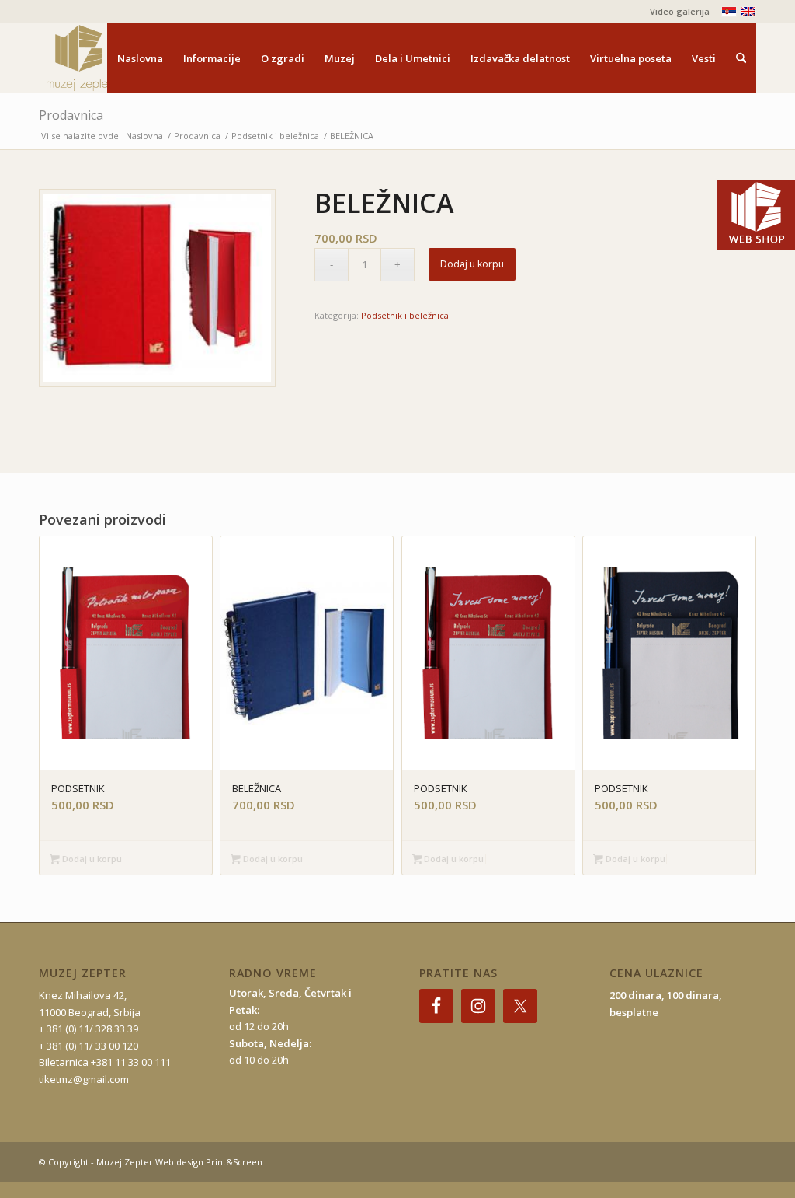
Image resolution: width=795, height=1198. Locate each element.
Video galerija (680, 11)
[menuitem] (676, 12)
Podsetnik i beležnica (405, 315)
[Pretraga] (741, 58)
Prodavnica (71, 115)
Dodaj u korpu (472, 264)
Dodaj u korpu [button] (91, 858)
